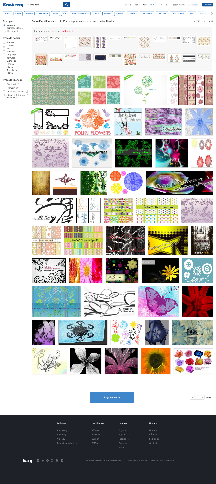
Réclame (96, 434)
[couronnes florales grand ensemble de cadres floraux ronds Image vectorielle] (159, 39)
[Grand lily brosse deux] (197, 301)
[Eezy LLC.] (27, 460)
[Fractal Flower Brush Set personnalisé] (83, 332)
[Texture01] (41, 183)
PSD (152, 5)
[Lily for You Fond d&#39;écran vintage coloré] (46, 240)
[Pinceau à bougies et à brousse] (49, 361)
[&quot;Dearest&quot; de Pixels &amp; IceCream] (65, 183)
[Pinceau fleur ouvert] (157, 332)
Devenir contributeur (67, 443)
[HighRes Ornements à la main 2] (49, 270)
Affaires (95, 430)
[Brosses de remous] (93, 183)
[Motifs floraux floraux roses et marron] (191, 90)
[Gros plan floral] (99, 90)
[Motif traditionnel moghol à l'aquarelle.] (174, 58)
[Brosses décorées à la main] (125, 240)
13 (199, 21)
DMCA (95, 443)
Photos (137, 5)
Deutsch (123, 443)
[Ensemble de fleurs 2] (160, 270)
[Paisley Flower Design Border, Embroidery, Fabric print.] (189, 58)
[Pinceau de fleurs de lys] (43, 332)
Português (124, 439)
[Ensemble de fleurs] (122, 270)
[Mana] (202, 153)
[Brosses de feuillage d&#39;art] (133, 153)
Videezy (61, 439)
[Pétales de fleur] (199, 122)
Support (95, 439)
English (122, 430)
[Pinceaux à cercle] (126, 183)
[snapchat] (57, 460)
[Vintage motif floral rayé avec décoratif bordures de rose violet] (100, 42)
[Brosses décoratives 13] (50, 153)
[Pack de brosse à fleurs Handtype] (126, 332)
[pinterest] (47, 460)
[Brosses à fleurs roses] (179, 183)
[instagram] (52, 460)
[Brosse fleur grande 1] (86, 361)
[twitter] (42, 460)
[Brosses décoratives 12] (197, 210)
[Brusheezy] (13, 5)
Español (122, 434)
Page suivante (112, 397)
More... (122, 447)
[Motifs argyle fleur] (118, 210)
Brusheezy (62, 430)
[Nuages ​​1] (109, 301)
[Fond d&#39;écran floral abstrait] (145, 90)
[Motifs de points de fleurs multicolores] (157, 210)
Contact (153, 443)
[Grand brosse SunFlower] (156, 361)
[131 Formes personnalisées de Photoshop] (171, 153)
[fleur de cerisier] (128, 122)
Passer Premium (178, 5)
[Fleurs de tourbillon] (88, 210)
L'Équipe (153, 434)
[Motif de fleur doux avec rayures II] (83, 240)
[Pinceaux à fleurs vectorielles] (197, 270)
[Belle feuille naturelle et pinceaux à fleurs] (56, 301)
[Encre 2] (52, 210)
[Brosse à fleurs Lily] (121, 361)
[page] (192, 332)
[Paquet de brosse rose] (193, 361)
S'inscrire (208, 5)
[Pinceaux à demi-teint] (168, 240)
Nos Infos (154, 430)
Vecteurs (127, 5)
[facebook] (38, 460)
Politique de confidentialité (162, 460)
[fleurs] (86, 270)
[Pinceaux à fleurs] (92, 153)
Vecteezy (61, 434)
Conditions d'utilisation (137, 460)
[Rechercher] (66, 4)
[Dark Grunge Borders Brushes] (202, 240)
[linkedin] (62, 460)
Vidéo (145, 5)
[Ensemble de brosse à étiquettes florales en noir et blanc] (51, 122)
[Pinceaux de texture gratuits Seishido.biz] (163, 122)
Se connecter (193, 5)
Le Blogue (154, 439)
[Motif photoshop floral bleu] (53, 90)
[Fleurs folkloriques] (92, 122)
